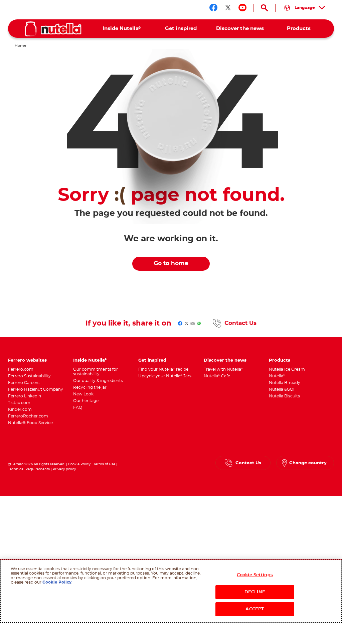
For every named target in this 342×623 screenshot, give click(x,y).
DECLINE (254, 592)
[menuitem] (122, 28)
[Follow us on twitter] (228, 8)
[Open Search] (264, 8)
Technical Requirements (29, 469)
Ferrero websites (27, 360)
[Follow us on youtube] (242, 8)
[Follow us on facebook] (213, 8)
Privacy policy (64, 469)
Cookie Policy (79, 464)
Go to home (171, 263)
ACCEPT (254, 609)
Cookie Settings (255, 575)
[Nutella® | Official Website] (53, 28)
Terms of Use (104, 464)
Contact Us (240, 323)
